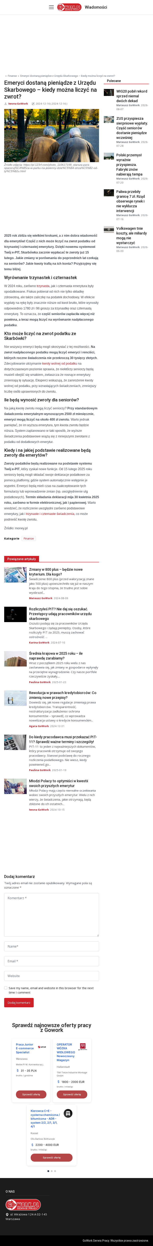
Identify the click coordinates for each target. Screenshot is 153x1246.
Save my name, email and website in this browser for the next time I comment (51, 990)
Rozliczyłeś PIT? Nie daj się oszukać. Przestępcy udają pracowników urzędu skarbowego (60, 614)
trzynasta (43, 286)
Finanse (12, 75)
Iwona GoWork (18, 103)
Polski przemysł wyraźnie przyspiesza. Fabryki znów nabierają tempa (129, 164)
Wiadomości (96, 7)
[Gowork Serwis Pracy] (69, 6)
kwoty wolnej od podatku (59, 363)
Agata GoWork (39, 726)
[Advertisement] (76, 43)
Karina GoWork (39, 642)
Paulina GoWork (40, 682)
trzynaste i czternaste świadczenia (50, 514)
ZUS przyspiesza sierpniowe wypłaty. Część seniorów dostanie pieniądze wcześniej (132, 128)
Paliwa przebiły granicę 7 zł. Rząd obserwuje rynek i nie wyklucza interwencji (130, 201)
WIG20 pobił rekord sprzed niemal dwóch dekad (131, 96)
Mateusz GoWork (40, 598)
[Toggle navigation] (51, 7)
